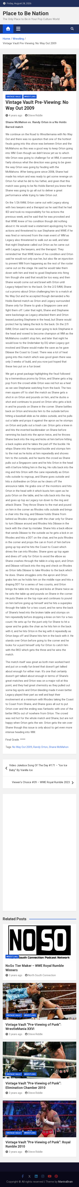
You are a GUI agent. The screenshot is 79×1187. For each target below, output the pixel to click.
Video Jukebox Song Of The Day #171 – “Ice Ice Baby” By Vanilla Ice (38, 768)
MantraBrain (65, 1181)
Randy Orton (40, 747)
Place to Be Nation (26, 13)
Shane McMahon (59, 747)
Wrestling (30, 96)
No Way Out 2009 (22, 747)
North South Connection (42, 975)
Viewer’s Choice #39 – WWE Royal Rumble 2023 (41, 782)
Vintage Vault (13, 96)
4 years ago (15, 115)
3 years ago (15, 975)
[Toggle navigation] (18, 28)
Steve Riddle (35, 115)
